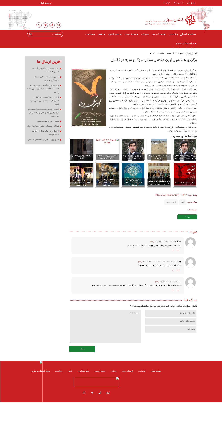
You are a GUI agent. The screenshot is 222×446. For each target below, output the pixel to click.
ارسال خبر (191, 3)
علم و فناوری (113, 34)
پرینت (187, 217)
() (178, 250)
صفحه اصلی (188, 34)
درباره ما (167, 3)
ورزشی (144, 34)
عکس (100, 34)
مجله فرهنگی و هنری (185, 43)
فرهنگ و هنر (157, 34)
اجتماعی (172, 34)
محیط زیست (130, 34)
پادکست (89, 34)
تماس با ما (178, 3)
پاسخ (152, 241)
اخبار (183, 202)
